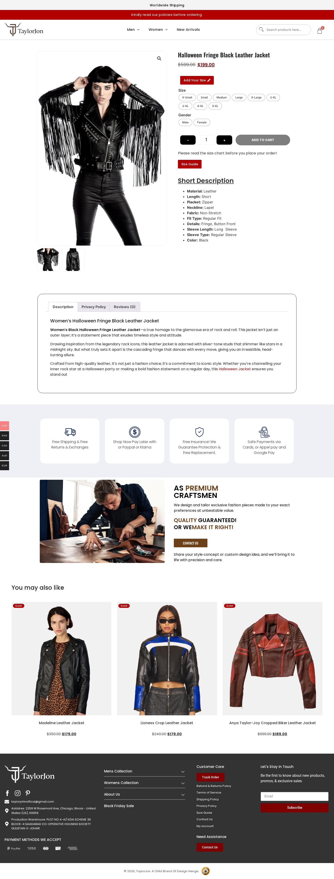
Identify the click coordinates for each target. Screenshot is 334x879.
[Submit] (261, 30)
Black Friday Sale (119, 806)
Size (182, 90)
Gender (184, 115)
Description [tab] (63, 306)
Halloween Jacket (235, 369)
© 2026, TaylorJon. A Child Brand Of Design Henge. (161, 871)
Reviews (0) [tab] (125, 306)
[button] (159, 58)
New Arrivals (188, 29)
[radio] (187, 97)
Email (265, 790)
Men (131, 29)
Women (156, 29)
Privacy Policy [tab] (94, 306)
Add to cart (263, 140)
